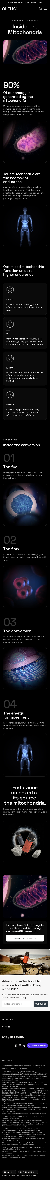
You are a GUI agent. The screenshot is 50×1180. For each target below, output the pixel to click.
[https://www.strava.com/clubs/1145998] (24, 1045)
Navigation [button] (7, 1019)
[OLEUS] (9, 8)
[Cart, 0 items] (40, 8)
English (8, 1172)
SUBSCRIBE (41, 1003)
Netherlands (27, 1172)
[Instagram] (20, 1045)
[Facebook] (16, 1045)
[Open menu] (46, 9)
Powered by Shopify (26, 1176)
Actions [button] (6, 1027)
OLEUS (7, 1176)
